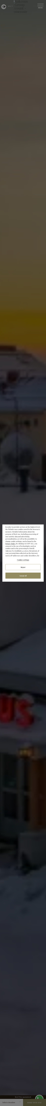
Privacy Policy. (10, 544)
